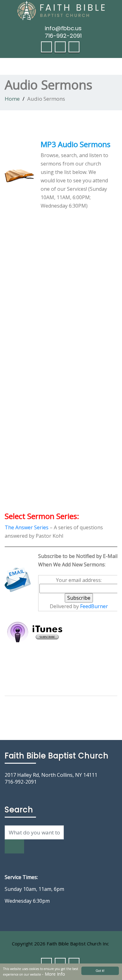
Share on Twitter (27, 672)
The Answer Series (26, 527)
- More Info (53, 974)
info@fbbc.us (63, 28)
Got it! (100, 970)
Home (12, 98)
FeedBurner (94, 606)
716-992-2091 (63, 36)
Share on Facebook (12, 672)
